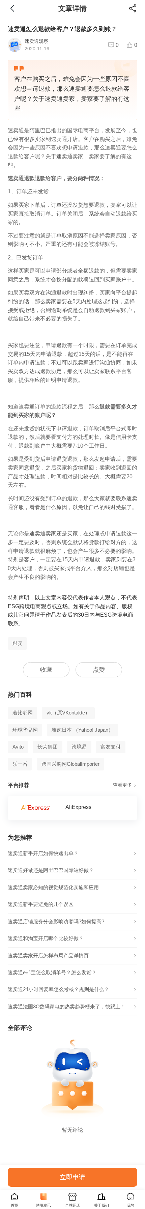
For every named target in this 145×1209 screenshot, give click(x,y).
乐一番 (20, 764)
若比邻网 (22, 712)
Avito (18, 747)
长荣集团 (47, 747)
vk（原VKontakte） (68, 712)
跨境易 (79, 747)
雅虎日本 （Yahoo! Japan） (82, 730)
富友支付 (110, 747)
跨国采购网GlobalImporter (70, 764)
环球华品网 (25, 730)
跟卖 (17, 643)
